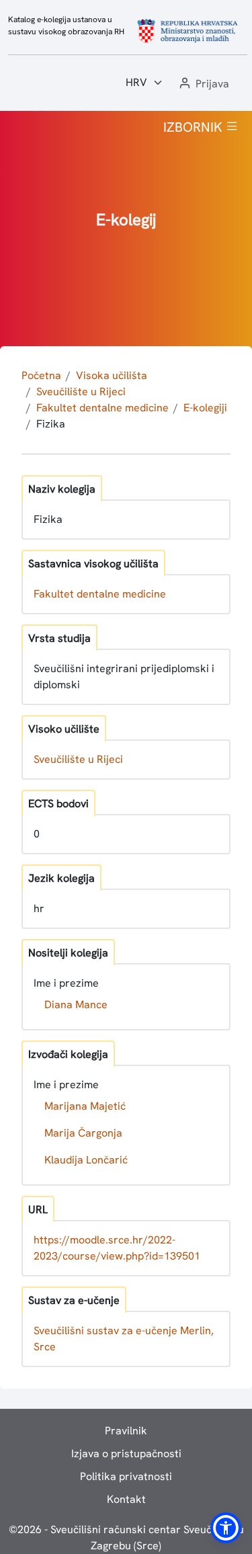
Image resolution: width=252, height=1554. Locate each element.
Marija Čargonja (83, 1133)
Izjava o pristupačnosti (126, 1453)
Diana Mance (76, 1004)
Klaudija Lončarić (86, 1160)
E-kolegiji (205, 408)
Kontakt (126, 1499)
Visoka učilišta (111, 375)
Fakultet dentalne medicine (102, 408)
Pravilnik (126, 1431)
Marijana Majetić (85, 1106)
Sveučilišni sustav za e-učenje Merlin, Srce (124, 1338)
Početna (41, 375)
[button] (203, 84)
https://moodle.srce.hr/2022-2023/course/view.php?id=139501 (117, 1248)
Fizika (50, 424)
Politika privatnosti (126, 1476)
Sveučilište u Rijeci (81, 391)
